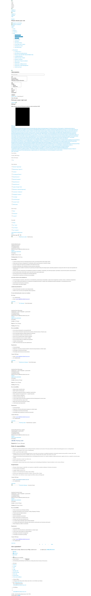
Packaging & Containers (51, 142)
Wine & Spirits (30, 148)
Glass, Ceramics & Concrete (40, 134)
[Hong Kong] (16, 86)
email (38, 549)
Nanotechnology (60, 141)
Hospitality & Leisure (55, 150)
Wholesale (25, 148)
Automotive (69, 128)
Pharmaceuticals (16, 143)
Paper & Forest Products (61, 142)
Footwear (17, 134)
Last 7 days (15, 225)
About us (14, 30)
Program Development (63, 143)
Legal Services (33, 138)
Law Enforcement (21, 138)
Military (29, 141)
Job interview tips (18, 47)
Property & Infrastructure (72, 143)
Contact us (15, 31)
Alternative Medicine (38, 128)
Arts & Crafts (64, 128)
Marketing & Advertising (51, 139)
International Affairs (27, 137)
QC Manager (21, 303)
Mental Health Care (24, 141)
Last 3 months (15, 230)
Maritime (38, 139)
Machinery (16, 139)
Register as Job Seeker (17, 23)
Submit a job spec (18, 67)
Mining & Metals (34, 141)
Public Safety (22, 144)
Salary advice (17, 39)
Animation (44, 128)
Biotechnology (21, 129)
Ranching (39, 144)
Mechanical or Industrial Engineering (63, 139)
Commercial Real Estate (21, 130)
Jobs (14, 33)
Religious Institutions (63, 144)
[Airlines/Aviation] (19, 79)
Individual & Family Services (52, 136)
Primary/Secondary (44, 143)
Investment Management (63, 137)
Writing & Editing (39, 148)
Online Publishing (24, 142)
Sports (64, 146)
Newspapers (65, 141)
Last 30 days (15, 227)
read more (13, 102)
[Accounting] (19, 78)
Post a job (13, 125)
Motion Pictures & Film (41, 141)
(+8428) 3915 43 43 (18, 582)
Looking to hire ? (18, 51)
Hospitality (32, 136)
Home (12, 96)
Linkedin (15, 554)
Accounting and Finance (20, 150)
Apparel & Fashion (49, 128)
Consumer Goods (28, 132)
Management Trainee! (32, 139)
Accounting (13, 128)
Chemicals (64, 129)
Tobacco (38, 147)
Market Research (43, 139)
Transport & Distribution (63, 148)
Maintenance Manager (23, 362)
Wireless (34, 148)
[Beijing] (16, 85)
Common (60, 150)
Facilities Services (47, 133)
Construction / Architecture (17, 191)
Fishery (65, 133)
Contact (14, 566)
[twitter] (19, 595)
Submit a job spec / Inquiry (20, 57)
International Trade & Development (38, 137)
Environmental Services (26, 133)
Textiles (30, 147)
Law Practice (27, 138)
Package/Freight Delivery (42, 142)
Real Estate (43, 144)
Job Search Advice (18, 42)
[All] (19, 77)
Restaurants (22, 146)
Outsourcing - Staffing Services (21, 63)
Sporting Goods (60, 146)
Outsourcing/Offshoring (32, 142)
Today (14, 222)
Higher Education (17, 136)
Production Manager (23, 485)
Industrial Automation (62, 136)
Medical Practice (17, 141)
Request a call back (18, 59)
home (14, 28)
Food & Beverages (70, 133)
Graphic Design (68, 134)
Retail (26, 146)
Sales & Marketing (32, 146)
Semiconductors (49, 146)
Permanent (15, 213)
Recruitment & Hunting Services (21, 53)
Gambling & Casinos (31, 134)
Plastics (30, 143)
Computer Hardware (48, 130)
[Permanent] (13, 92)
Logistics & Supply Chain (57, 138)
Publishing (27, 144)
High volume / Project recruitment (21, 60)
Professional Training (55, 143)
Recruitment (15, 50)
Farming (52, 133)
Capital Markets (59, 129)
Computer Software (64, 130)
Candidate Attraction (19, 56)
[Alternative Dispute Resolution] (19, 80)
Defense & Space (48, 132)
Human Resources (37, 136)
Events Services (34, 133)
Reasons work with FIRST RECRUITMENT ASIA (24, 54)
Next (52, 544)
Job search (17, 38)
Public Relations (17, 144)
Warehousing (20, 148)
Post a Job (15, 573)
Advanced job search (19, 36)
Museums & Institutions (50, 141)
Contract (14, 216)
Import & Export (44, 136)
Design (53, 132)
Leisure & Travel (45, 138)
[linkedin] (18, 595)
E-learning (57, 132)
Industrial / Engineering (54, 148)
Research (18, 146)
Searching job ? (18, 35)
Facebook (16, 553)
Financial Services (57, 133)
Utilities (63, 147)
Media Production (73, 139)
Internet (46, 137)
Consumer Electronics (20, 132)
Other (14, 211)
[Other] (13, 91)
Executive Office (41, 133)
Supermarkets (18, 147)
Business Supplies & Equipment (49, 129)
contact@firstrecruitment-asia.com (19, 585)
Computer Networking (56, 130)
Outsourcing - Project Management (21, 65)
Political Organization (36, 143)
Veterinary (16, 148)
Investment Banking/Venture (53, 137)
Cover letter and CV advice (20, 44)
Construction (70, 130)
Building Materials (39, 129)
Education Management (63, 132)
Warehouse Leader (23, 236)
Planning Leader (22, 422)
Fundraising (21, 134)
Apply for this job (14, 251)
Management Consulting (23, 139)
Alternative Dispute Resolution (28, 128)
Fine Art (62, 133)
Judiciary (16, 138)
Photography (26, 143)
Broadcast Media (33, 129)
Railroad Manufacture (33, 144)
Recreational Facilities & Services (52, 144)
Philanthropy (21, 143)
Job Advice (17, 41)
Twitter (15, 551)
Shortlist (19, 251)
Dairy (44, 132)
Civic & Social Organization (71, 129)
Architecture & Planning (57, 128)
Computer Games (40, 130)
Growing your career (19, 45)
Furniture (25, 134)
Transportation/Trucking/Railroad (56, 147)
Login (14, 569)
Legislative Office (39, 138)
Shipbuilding (54, 146)
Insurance (22, 137)
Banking (17, 129)
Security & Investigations (41, 146)
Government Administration (51, 134)
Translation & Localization (45, 147)
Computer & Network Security (31, 130)
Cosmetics (41, 132)
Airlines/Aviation (19, 128)
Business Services (47, 150)
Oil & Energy (18, 142)
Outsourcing (17, 62)
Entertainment (19, 133)
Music (55, 141)
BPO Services (27, 129)
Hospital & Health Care (25, 136)
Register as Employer (17, 24)
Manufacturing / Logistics (29, 150)
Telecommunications (25, 147)
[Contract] (13, 90)
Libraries (50, 138)
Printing (49, 143)
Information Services (70, 136)
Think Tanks (34, 147)
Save (12, 233)
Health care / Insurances (39, 150)
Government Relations (61, 134)
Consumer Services (35, 132)
